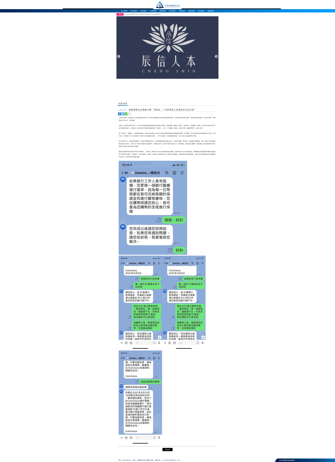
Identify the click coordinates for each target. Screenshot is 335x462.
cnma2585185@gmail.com (171, 460)
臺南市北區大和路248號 (145, 460)
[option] (172, 14)
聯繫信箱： (158, 460)
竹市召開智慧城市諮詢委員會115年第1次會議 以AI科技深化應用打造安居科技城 (151, 14)
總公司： (135, 460)
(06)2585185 (126, 460)
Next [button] (216, 56)
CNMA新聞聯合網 (167, 4)
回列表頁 (167, 449)
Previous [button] (118, 56)
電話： (120, 460)
